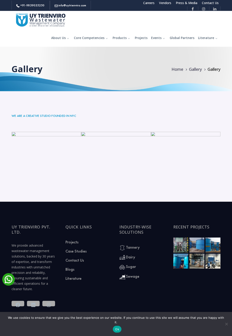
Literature (73, 278)
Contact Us (210, 3)
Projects (71, 242)
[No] (226, 324)
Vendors (165, 3)
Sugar (130, 266)
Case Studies (76, 251)
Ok (117, 329)
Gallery (195, 69)
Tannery (132, 247)
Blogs (69, 269)
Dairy (130, 257)
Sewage (132, 276)
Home (177, 69)
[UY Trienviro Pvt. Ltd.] (41, 19)
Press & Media (186, 3)
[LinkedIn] (214, 8)
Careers (149, 3)
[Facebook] (192, 8)
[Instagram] (203, 8)
